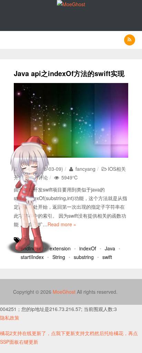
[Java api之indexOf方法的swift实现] (71, 120)
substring (84, 256)
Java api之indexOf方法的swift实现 (69, 73)
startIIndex (32, 256)
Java (110, 248)
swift (107, 256)
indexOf (87, 248)
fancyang (84, 168)
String (58, 256)
